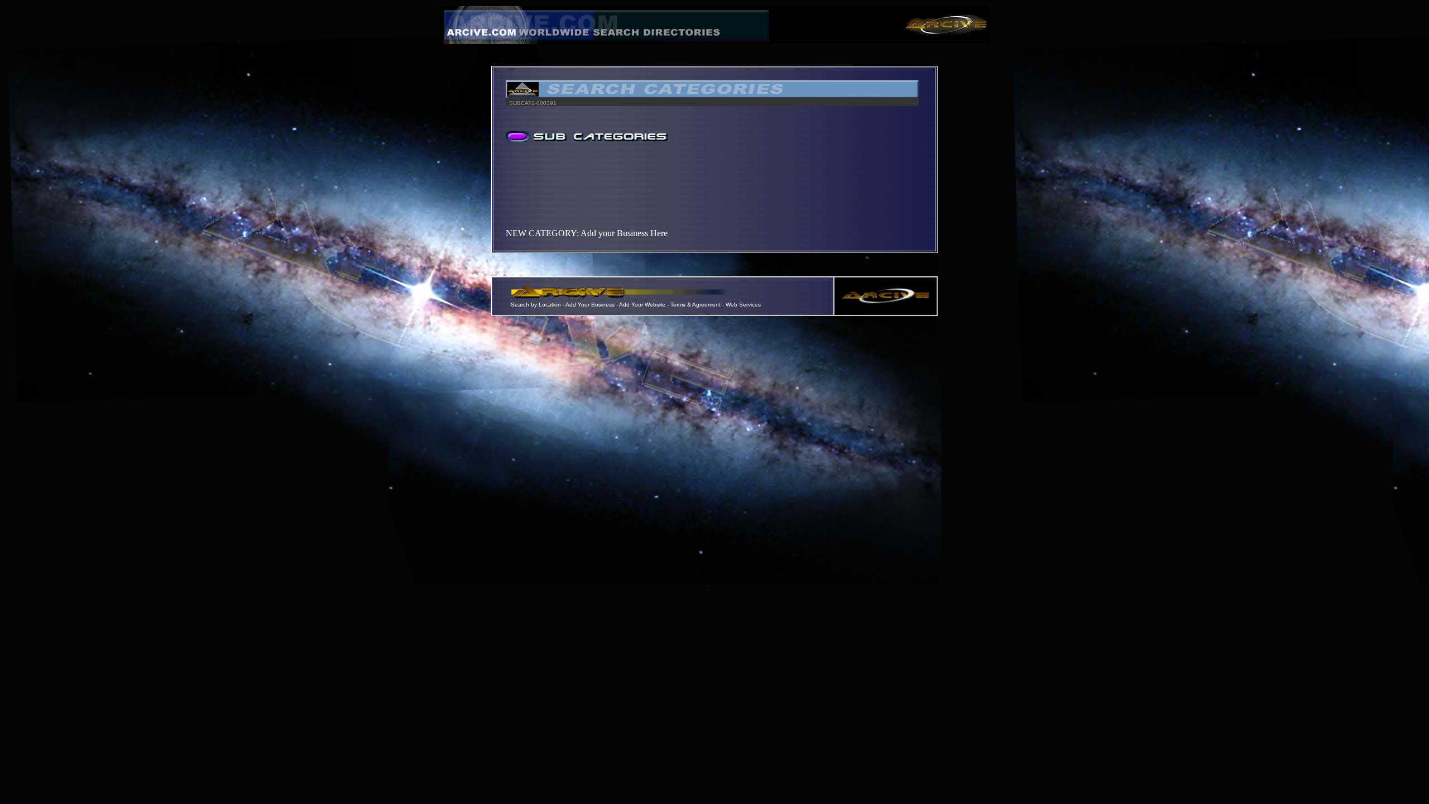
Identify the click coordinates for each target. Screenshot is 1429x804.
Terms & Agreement (695, 305)
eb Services (746, 305)
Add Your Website (642, 305)
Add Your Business (590, 305)
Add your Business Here (624, 233)
